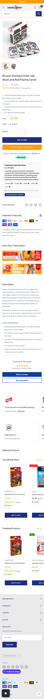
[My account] (35, 7)
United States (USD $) (10, 656)
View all (39, 460)
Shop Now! (21, 411)
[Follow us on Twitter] (8, 667)
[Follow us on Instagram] (13, 667)
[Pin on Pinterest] (31, 205)
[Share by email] (40, 205)
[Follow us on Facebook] (4, 667)
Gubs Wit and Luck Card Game (15, 494)
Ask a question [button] (22, 380)
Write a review (22, 374)
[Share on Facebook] (26, 205)
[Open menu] (3, 7)
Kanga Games (9, 491)
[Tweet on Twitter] (35, 205)
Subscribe (9, 645)
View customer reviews (14, 195)
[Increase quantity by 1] (25, 131)
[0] (39, 7)
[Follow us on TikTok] (26, 667)
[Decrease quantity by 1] (12, 131)
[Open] (6, 693)
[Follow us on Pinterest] (17, 667)
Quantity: (5, 131)
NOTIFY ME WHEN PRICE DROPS (22, 147)
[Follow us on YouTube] (21, 667)
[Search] (39, 13)
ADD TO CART (22, 140)
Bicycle (5, 85)
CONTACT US (22, 1)
